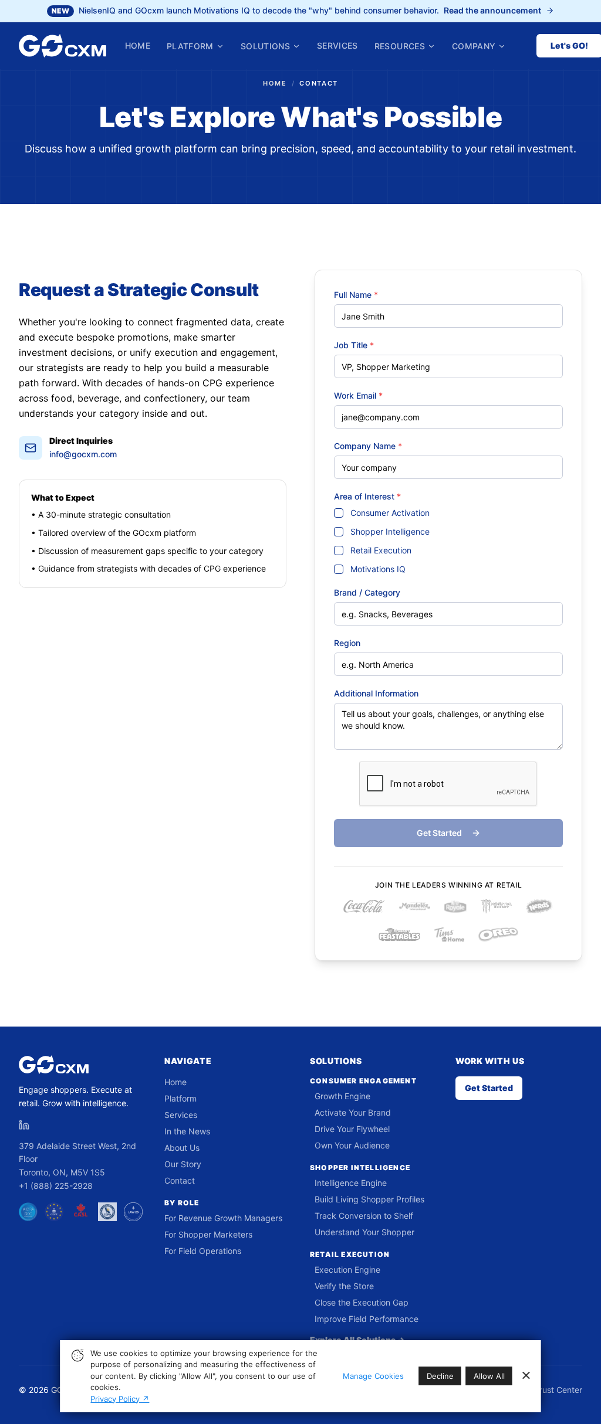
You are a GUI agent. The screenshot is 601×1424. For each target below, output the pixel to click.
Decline (440, 1376)
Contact (179, 1180)
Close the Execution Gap (361, 1302)
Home (137, 46)
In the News (187, 1131)
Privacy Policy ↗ (119, 1398)
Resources (399, 46)
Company (473, 46)
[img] (77, 1355)
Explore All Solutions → (357, 1340)
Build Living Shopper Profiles (369, 1199)
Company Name (368, 446)
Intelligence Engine (351, 1183)
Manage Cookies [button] (373, 1376)
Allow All (489, 1376)
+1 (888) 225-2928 (56, 1186)
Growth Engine (342, 1096)
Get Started (489, 1088)
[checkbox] (338, 513)
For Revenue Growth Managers (223, 1218)
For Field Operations (202, 1251)
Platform (190, 46)
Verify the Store (344, 1286)
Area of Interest (367, 496)
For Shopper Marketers (208, 1234)
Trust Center (558, 1390)
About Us (182, 1148)
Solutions (265, 46)
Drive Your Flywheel (352, 1129)
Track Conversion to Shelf (364, 1216)
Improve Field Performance (366, 1319)
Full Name (356, 295)
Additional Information (376, 693)
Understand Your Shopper (364, 1232)
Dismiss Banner (526, 1376)
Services (337, 45)
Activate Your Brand (353, 1112)
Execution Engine (347, 1270)
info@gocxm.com (83, 454)
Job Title (354, 345)
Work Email (358, 395)
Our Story (182, 1164)
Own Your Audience (352, 1145)
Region (347, 643)
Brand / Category (367, 592)
